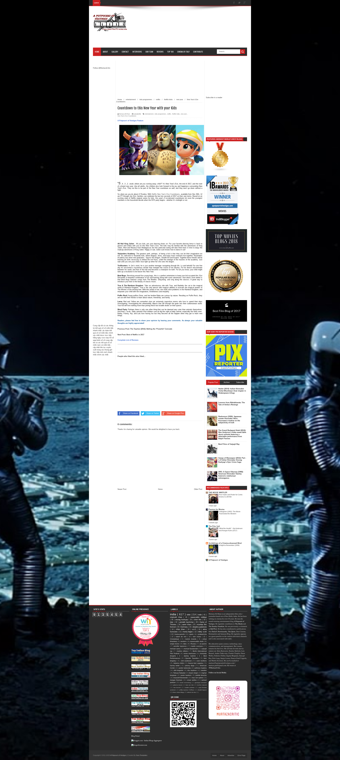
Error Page (241, 755)
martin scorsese (197, 646)
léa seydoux (192, 670)
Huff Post (213, 629)
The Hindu (239, 624)
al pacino (203, 644)
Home (97, 51)
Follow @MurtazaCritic (101, 68)
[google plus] (244, 3)
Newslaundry (222, 631)
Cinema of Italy (183, 51)
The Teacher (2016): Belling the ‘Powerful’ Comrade (151, 329)
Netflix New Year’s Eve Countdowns (166, 194)
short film (198, 620)
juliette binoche (201, 675)
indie (200, 615)
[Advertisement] (198, 29)
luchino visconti (202, 685)
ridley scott (202, 632)
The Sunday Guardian (216, 626)
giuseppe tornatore (201, 682)
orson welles (192, 680)
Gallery (115, 51)
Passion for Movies (216, 509)
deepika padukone (200, 627)
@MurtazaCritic (214, 668)
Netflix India (176, 114)
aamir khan (187, 624)
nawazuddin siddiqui (198, 617)
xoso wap (105, 338)
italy (172, 622)
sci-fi (194, 629)
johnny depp (190, 665)
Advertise (231, 755)
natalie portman (190, 687)
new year (184, 114)
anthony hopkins (201, 668)
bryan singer (193, 673)
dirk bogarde (179, 670)
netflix (169, 114)
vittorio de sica (191, 692)
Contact (125, 51)
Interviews (137, 51)
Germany (184, 627)
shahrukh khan (176, 617)
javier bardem (186, 675)
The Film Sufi (214, 526)
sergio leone (175, 644)
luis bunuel (177, 687)
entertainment (149, 114)
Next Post (121, 335)
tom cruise (197, 636)
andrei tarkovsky (185, 668)
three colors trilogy (178, 692)
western (184, 641)
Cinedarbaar (175, 639)
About (105, 51)
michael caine (175, 649)
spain (191, 634)
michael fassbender (191, 649)
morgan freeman (176, 680)
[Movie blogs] (220, 171)
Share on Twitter (152, 413)
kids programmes (160, 114)
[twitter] (239, 3)
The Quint (231, 631)
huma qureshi (180, 634)
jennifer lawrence (180, 646)
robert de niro (181, 636)
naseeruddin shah (197, 641)
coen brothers (201, 661)
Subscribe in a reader (214, 97)
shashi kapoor (202, 690)
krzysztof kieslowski (181, 678)
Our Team (149, 51)
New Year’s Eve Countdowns (127, 116)
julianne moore (178, 685)
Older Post (198, 489)
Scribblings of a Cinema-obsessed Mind (225, 543)
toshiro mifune (182, 651)
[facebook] (234, 3)
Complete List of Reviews (128, 340)
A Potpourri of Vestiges (218, 560)
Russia (193, 644)
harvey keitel (175, 665)
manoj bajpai (188, 632)
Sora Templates (141, 755)
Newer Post (122, 489)
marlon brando (191, 639)
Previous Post (123, 329)
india (173, 614)
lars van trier (190, 685)
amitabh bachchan (186, 622)
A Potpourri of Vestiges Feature (130, 121)
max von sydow (198, 678)
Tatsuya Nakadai (179, 673)
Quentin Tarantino (192, 658)
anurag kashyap (182, 620)
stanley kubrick (190, 656)
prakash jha (202, 634)
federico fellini (179, 663)
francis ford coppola (195, 663)
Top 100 (170, 51)
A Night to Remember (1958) (229, 545)
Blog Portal (135, 736)
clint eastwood (186, 661)
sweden (204, 670)
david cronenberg (186, 682)
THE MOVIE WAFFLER (218, 493)
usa (189, 614)
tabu (185, 644)
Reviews (160, 51)
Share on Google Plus (175, 413)
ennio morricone (190, 653)
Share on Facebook (130, 413)
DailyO (214, 631)
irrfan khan (181, 629)
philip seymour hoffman (187, 690)
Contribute (198, 51)
